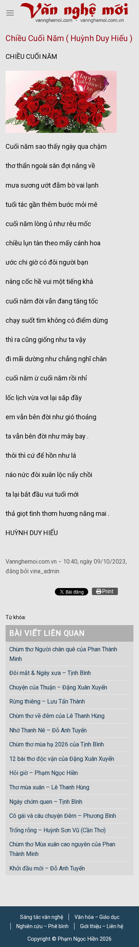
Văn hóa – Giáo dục (97, 917)
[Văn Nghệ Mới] (74, 13)
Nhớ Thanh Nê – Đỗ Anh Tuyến (48, 729)
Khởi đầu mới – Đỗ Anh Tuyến (47, 868)
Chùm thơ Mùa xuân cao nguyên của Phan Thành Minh (62, 849)
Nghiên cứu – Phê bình (42, 926)
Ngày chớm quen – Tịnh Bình (45, 801)
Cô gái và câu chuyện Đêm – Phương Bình (62, 815)
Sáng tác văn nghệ (41, 917)
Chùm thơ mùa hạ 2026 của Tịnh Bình (56, 744)
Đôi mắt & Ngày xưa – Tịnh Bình (50, 672)
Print (107, 591)
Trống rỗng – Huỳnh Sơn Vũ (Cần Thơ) (57, 829)
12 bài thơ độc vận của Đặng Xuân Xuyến (61, 758)
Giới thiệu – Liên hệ (101, 926)
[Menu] (10, 13)
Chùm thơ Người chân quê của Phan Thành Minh (63, 654)
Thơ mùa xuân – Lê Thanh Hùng (49, 787)
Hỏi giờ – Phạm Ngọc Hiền (43, 772)
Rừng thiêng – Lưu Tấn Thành (47, 701)
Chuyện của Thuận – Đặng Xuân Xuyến (58, 687)
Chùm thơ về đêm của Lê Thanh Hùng (57, 715)
